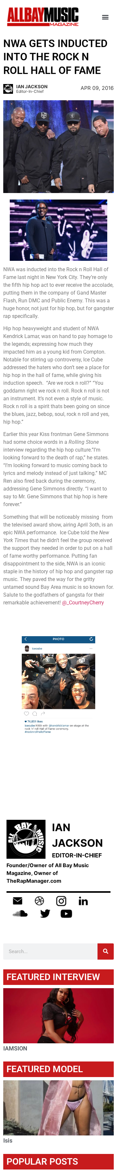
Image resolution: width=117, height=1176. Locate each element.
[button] (105, 16)
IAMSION (15, 1048)
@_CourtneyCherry (83, 603)
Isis (7, 1140)
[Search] (106, 951)
